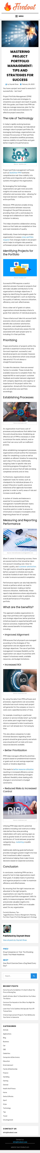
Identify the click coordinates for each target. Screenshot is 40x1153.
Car (4, 1046)
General (5, 1085)
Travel (5, 1116)
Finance (17, 915)
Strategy (34, 917)
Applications (7, 1034)
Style (5, 1104)
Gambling (6, 1077)
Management (25, 915)
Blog (4, 1038)
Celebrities (6, 1053)
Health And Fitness (9, 1089)
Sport (5, 1100)
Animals (5, 1030)
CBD (4, 1049)
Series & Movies (8, 1096)
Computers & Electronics (11, 1057)
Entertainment (8, 1065)
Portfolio (6, 917)
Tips (17, 912)
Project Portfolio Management (20, 917)
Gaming (5, 1081)
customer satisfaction (27, 567)
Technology (7, 1108)
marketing (20, 842)
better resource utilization (23, 769)
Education (6, 1061)
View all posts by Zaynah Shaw (15, 940)
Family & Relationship (10, 1069)
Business (12, 912)
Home (5, 1092)
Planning (33, 915)
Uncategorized (8, 1120)
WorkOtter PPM (15, 173)
